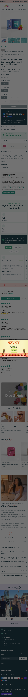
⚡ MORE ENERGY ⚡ (14, 352)
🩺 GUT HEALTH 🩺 (14, 350)
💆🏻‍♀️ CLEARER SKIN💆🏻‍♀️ (14, 347)
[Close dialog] (0, 340)
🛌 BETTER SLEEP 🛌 (14, 349)
